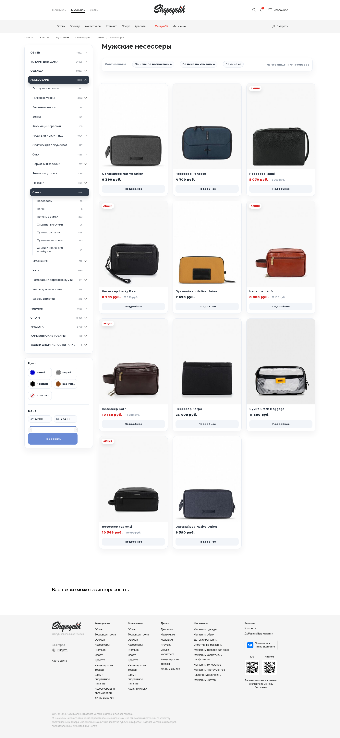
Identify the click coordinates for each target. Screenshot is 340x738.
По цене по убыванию (198, 64)
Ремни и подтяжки (44, 173)
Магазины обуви (204, 634)
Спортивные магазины (208, 644)
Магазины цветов (205, 680)
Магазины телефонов (207, 664)
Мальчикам (168, 634)
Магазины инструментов (209, 669)
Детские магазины (205, 639)
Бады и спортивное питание (52, 345)
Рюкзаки (38, 183)
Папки (41, 209)
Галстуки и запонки (45, 88)
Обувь (35, 52)
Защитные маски (43, 107)
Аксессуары (82, 37)
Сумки (100, 37)
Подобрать (52, 438)
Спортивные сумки (50, 224)
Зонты (36, 116)
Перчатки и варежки (46, 164)
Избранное (281, 10)
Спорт (35, 317)
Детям (94, 10)
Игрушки (166, 644)
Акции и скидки (104, 698)
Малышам (167, 639)
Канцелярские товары (48, 336)
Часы (36, 270)
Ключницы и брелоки (46, 126)
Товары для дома (44, 61)
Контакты (250, 628)
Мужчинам (78, 10)
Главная (29, 37)
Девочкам (167, 629)
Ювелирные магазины (207, 675)
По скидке (233, 64)
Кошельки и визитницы (48, 135)
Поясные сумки (47, 216)
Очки (35, 154)
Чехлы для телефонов (47, 289)
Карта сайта (59, 660)
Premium (36, 308)
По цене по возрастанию (153, 64)
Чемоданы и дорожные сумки (52, 280)
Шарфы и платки (43, 299)
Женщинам (59, 10)
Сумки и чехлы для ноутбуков (50, 249)
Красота (36, 326)
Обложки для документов (49, 145)
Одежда (36, 70)
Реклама (250, 623)
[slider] (29, 429)
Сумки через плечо (50, 240)
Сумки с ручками (48, 232)
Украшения (40, 261)
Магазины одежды (205, 629)
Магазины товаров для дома (211, 650)
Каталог (45, 37)
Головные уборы (43, 98)
